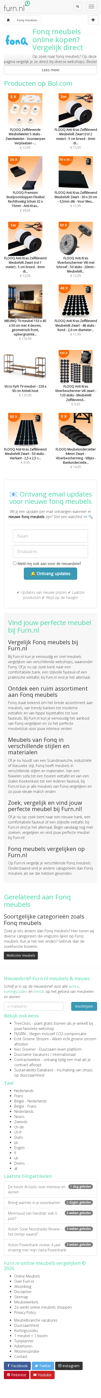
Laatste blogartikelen (28, 1176)
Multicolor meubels (21, 955)
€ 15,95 (76, 138)
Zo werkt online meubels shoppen (43, 1307)
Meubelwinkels (26, 1302)
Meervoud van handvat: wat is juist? (49, 1216)
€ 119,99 (25, 330)
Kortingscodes (26, 1330)
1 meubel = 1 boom (31, 1335)
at (16, 1168)
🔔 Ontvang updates (50, 573)
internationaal (64, 1054)
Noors (19, 1116)
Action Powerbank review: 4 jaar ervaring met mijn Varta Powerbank (49, 1247)
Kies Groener (25, 1049)
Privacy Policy (25, 1312)
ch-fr (18, 1132)
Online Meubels (27, 1276)
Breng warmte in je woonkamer (49, 1202)
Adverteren (23, 1346)
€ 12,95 (25, 138)
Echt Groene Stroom (31, 1038)
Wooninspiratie (26, 1351)
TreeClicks (22, 1023)
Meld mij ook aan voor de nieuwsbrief (48, 563)
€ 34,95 (25, 201)
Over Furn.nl (24, 1281)
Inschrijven (84, 1006)
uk (16, 1158)
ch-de (19, 1126)
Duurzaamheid (26, 1325)
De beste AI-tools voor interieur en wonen (49, 1189)
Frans (18, 1095)
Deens (19, 1163)
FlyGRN (20, 1033)
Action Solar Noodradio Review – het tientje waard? (49, 1232)
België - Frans (25, 1106)
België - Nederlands (30, 1101)
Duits (18, 1137)
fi (15, 1152)
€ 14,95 (76, 458)
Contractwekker (27, 1059)
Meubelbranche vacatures (35, 1320)
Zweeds (20, 1121)
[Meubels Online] (8, 20)
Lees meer (51, 69)
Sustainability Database (33, 1069)
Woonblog (22, 1286)
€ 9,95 (75, 395)
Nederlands (24, 1090)
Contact (20, 1356)
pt (16, 1142)
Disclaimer (23, 1291)
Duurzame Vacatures (31, 1054)
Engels (19, 1147)
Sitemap (21, 1296)
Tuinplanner (24, 1340)
